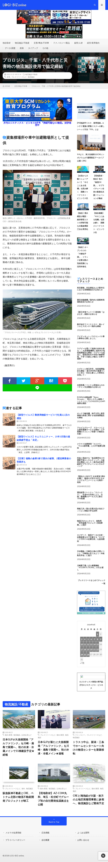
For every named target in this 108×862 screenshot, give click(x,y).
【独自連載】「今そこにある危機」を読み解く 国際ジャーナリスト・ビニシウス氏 (98, 222)
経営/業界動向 (93, 43)
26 (88, 654)
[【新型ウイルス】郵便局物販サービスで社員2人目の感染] (9, 419)
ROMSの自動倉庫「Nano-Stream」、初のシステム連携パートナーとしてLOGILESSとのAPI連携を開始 (91, 400)
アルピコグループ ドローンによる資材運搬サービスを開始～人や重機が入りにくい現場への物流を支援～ (90, 430)
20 (91, 649)
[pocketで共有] (65, 380)
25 (85, 654)
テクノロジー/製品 (61, 43)
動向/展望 (8, 735)
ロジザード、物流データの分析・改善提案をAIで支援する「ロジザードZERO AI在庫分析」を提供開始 (90, 538)
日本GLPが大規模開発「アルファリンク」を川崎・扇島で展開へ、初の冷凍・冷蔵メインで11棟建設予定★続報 (18, 747)
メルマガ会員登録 (13, 832)
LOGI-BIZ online (17, 856)
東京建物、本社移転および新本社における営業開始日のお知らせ (90, 289)
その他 (45, 48)
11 (85, 644)
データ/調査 (10, 48)
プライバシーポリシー (15, 840)
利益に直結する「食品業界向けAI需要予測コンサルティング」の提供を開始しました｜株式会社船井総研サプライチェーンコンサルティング (90, 462)
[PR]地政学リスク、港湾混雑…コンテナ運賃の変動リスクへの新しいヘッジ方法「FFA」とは (90, 126)
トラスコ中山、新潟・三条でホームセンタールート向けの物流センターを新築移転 (88, 747)
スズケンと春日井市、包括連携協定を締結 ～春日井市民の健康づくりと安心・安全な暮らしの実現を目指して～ (91, 372)
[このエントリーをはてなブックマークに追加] (51, 380)
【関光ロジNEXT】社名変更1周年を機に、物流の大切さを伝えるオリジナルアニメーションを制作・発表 (91, 479)
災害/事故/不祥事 (41, 43)
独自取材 (7, 43)
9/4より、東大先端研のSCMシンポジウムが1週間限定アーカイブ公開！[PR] (90, 157)
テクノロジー (80, 735)
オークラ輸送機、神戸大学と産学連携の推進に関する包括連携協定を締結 (90, 415)
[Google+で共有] (37, 380)
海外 (23, 788)
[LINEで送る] (37, 387)
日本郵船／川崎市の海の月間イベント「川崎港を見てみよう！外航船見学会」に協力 (90, 553)
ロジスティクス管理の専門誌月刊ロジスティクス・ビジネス (91, 685)
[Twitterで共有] (24, 380)
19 (88, 649)
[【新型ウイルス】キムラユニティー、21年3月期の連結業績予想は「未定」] (9, 441)
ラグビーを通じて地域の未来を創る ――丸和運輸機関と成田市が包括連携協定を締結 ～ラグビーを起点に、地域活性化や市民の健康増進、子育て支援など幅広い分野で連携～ (91, 353)
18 (85, 649)
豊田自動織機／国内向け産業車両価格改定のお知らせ (90, 301)
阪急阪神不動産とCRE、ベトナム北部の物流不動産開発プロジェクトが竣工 (18, 796)
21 (94, 649)
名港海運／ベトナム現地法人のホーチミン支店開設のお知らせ (90, 386)
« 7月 (82, 663)
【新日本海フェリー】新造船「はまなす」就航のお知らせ (90, 313)
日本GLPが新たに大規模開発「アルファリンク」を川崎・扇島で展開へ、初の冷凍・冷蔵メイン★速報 (53, 747)
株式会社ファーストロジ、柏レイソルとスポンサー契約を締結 (90, 325)
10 (82, 644)
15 (97, 644)
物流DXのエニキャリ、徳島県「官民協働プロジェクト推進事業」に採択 (90, 523)
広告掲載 (45, 832)
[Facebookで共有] (9, 380)
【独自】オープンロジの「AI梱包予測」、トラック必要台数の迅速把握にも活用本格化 (82, 257)
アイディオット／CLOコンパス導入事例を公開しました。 (90, 337)
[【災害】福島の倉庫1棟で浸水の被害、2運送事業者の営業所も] (9, 463)
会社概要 (45, 840)
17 (82, 649)
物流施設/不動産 (22, 43)
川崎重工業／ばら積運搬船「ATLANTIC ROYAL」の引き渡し (90, 567)
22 (97, 649)
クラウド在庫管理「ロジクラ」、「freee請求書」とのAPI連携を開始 (91, 446)
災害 (8, 77)
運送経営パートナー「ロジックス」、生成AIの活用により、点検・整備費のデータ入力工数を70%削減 (90, 495)
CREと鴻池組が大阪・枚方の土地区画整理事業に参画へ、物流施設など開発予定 (88, 799)
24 (82, 654)
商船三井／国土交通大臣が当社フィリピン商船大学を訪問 (90, 509)
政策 (22, 48)
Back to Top (54, 822)
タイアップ (33, 48)
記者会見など (27, 735)
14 (94, 644)
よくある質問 (83, 832)
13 (91, 644)
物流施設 (31, 77)
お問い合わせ (83, 840)
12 (88, 644)
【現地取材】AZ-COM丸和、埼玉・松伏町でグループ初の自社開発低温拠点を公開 (53, 798)
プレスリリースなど (19, 77)
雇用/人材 (78, 43)
